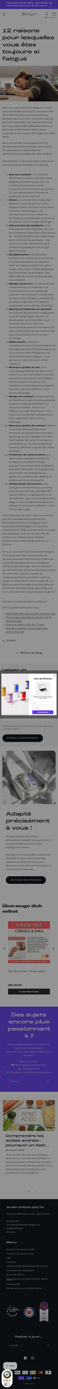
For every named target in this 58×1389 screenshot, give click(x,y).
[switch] (7, 1384)
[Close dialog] (54, 675)
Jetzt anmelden (42, 712)
